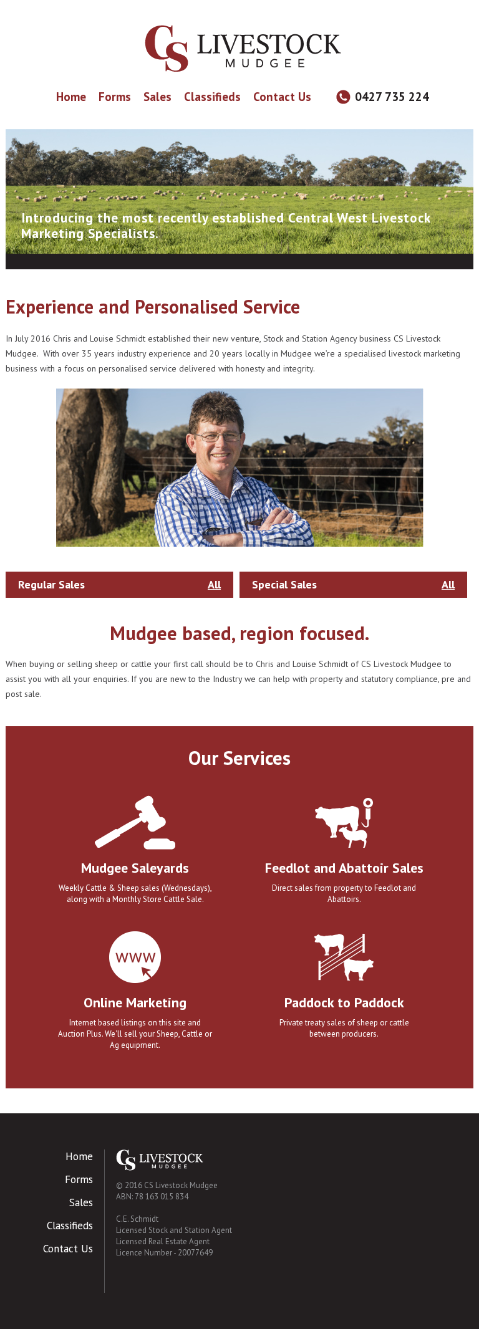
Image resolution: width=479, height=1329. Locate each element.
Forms (115, 96)
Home (71, 96)
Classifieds (212, 96)
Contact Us (282, 96)
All (214, 584)
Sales (157, 96)
